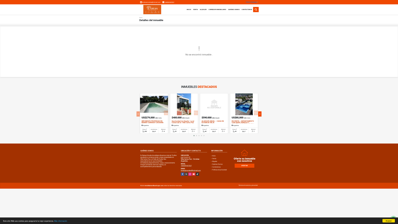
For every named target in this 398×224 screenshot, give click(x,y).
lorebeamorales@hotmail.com (191, 170)
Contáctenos (247, 9)
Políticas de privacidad (219, 170)
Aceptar (389, 220)
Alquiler (203, 9)
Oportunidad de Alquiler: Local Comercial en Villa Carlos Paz (183, 122)
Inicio (189, 9)
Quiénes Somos (234, 9)
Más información (60, 221)
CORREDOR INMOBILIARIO (217, 9)
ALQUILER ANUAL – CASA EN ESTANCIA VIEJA (213, 122)
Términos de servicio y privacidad (248, 185)
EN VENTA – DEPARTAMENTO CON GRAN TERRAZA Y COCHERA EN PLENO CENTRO (243, 122)
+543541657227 (169, 2)
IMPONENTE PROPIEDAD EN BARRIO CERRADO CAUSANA (152, 122)
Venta (195, 9)
